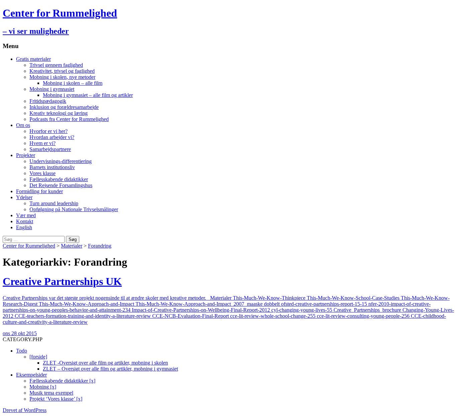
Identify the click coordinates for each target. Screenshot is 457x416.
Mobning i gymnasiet (51, 89)
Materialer (71, 246)
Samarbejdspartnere (50, 149)
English (24, 227)
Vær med (26, 215)
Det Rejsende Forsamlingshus (60, 185)
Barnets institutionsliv (52, 167)
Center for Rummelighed (29, 246)
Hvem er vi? (42, 143)
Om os (23, 125)
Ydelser (24, 197)
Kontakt (24, 221)
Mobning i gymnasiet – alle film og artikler (88, 95)
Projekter (25, 155)
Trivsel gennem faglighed (56, 65)
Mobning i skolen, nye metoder (62, 77)
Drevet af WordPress (25, 410)
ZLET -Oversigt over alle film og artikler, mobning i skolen (105, 363)
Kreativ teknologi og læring (58, 113)
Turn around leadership (53, 203)
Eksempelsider (31, 375)
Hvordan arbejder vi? (51, 137)
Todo (21, 351)
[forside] (38, 357)
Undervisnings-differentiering (60, 161)
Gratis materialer (33, 59)
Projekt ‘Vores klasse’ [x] (55, 399)
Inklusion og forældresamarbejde (64, 107)
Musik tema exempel (51, 393)
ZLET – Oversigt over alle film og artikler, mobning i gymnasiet (110, 369)
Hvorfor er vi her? (48, 131)
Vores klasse (42, 173)
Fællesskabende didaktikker (58, 179)
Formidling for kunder (39, 191)
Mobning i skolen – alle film (72, 83)
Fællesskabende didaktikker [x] (62, 381)
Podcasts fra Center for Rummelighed (69, 119)
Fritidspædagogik (47, 101)
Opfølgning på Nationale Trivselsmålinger (73, 209)
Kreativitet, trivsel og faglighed (62, 71)
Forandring (99, 246)
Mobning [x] (42, 387)
